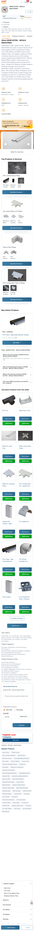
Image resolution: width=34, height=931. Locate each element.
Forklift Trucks (15, 752)
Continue (21, 725)
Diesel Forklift (6, 779)
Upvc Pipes (17, 808)
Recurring (20, 710)
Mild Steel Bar (6, 785)
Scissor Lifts (25, 761)
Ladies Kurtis (17, 793)
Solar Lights (16, 802)
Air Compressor (21, 799)
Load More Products (17, 618)
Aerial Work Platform (18, 779)
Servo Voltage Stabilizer (9, 755)
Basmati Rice (21, 755)
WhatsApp (27, 126)
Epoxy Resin (20, 782)
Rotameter (22, 764)
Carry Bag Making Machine (21, 758)
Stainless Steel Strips (8, 788)
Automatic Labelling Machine (20, 776)
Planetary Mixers (7, 793)
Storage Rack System (8, 782)
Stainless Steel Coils (17, 805)
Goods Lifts (25, 802)
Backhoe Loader (7, 758)
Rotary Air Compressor (17, 767)
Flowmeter (5, 767)
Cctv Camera (6, 796)
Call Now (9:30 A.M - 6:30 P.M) (11, 126)
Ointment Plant (27, 791)
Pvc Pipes (28, 805)
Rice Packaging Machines (9, 773)
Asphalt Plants (6, 791)
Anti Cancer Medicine (8, 799)
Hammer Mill (5, 776)
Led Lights (26, 793)
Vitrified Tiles (5, 805)
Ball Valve (14, 796)
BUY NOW (16, 342)
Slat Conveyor (16, 791)
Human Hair (5, 752)
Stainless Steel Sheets (19, 785)
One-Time (9, 710)
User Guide (7, 890)
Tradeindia (4, 745)
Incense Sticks (6, 802)
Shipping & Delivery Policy (11, 896)
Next (28, 144)
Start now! (16, 740)
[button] (29, 11)
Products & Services (18, 36)
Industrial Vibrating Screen (9, 764)
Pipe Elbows (5, 811)
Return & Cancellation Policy (12, 893)
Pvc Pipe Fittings (7, 808)
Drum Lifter (5, 761)
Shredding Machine (24, 773)
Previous (5, 144)
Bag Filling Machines (22, 788)
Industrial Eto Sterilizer (8, 770)
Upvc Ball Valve (27, 808)
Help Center (7, 888)
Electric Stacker (15, 761)
